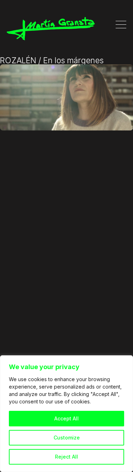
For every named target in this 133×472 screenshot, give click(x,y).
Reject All (66, 457)
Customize (67, 438)
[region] (66, 413)
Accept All (66, 418)
